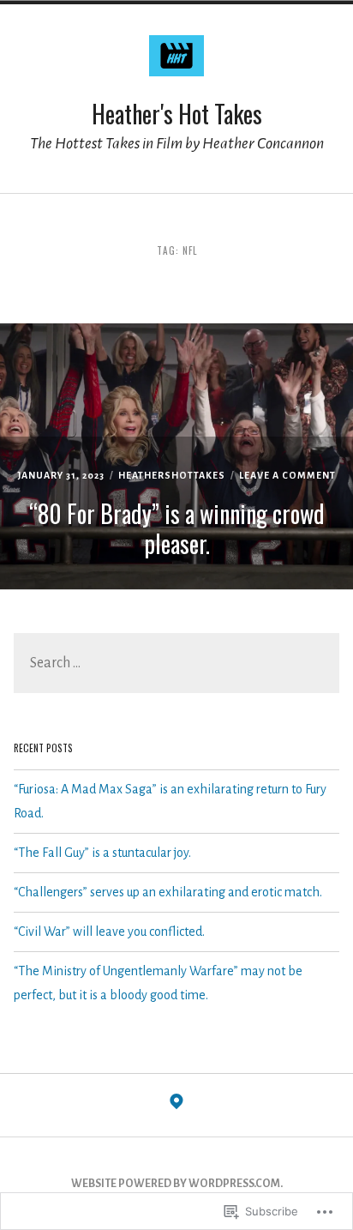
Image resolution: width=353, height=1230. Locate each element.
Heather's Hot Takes (177, 113)
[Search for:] (176, 664)
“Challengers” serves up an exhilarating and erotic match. (168, 892)
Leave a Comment (287, 475)
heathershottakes (171, 475)
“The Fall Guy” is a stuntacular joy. (102, 852)
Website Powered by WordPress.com (175, 1184)
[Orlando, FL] (176, 1105)
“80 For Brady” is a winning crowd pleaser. (177, 528)
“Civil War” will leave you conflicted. (109, 931)
